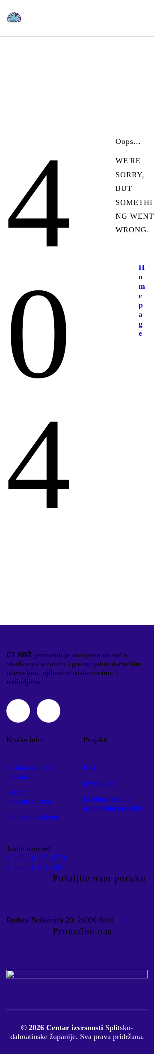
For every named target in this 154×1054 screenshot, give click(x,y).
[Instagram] (18, 711)
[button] (142, 18)
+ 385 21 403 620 (34, 867)
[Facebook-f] (48, 711)
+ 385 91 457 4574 (35, 858)
